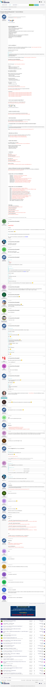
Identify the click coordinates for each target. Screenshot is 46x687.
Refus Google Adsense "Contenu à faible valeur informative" (12, 640)
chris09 (4, 621)
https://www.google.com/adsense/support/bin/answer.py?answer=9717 (18, 489)
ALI (3, 641)
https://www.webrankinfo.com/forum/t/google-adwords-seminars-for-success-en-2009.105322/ (22, 521)
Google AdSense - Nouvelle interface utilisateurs (15, 543)
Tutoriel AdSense (31, 393)
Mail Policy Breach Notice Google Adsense (9, 670)
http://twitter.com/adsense (12, 208)
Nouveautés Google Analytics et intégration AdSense (19, 188)
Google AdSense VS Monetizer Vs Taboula (9, 648)
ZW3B (4, 654)
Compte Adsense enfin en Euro (18, 176)
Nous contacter (23, 680)
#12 (44, 356)
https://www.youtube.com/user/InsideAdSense (23, 143)
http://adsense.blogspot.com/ (12, 154)
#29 (44, 514)
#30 (44, 538)
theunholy (42, 638)
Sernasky (4, 629)
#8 (44, 300)
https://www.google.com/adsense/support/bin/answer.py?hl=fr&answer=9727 (20, 94)
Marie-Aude (41, 646)
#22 (44, 446)
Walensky (42, 621)
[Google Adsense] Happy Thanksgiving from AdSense (23, 181)
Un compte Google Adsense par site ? (9, 645)
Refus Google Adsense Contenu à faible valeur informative (12, 628)
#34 (44, 572)
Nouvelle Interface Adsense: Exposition (14, 544)
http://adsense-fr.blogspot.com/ (13, 159)
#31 (44, 549)
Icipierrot (4, 649)
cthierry (42, 657)
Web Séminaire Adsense (17, 177)
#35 (44, 580)
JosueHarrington (41, 668)
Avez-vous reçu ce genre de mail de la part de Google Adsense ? (12, 626)
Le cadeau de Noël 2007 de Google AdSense (18, 190)
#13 (44, 364)
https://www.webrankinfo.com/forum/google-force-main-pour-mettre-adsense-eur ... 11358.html (22, 529)
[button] (18, 5)
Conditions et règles (28, 680)
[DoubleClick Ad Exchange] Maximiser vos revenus (16, 427)
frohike (4, 646)
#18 (44, 415)
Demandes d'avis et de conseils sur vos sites (17, 638)
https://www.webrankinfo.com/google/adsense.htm (15, 60)
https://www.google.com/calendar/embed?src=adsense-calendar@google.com (19, 164)
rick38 (42, 624)
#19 (44, 423)
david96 (42, 671)
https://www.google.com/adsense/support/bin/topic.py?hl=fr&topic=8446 (19, 114)
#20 (44, 431)
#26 (44, 491)
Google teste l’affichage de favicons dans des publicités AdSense (21, 195)
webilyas (4, 668)
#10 (44, 316)
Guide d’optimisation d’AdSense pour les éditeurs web (20, 194)
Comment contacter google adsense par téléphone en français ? (13, 667)
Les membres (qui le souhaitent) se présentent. (13, 456)
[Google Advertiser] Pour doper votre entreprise (16, 428)
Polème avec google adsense (7, 665)
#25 (44, 483)
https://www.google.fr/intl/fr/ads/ (36, 47)
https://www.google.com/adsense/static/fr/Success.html (16, 86)
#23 (44, 461)
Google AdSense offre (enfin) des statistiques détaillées (20, 196)
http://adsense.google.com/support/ (13, 210)
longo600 (4, 663)
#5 (44, 255)
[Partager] (43, 15)
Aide (40, 680)
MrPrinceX (4, 638)
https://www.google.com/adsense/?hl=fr (30, 57)
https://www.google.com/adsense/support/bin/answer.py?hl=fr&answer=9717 (22, 129)
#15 (44, 391)
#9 (44, 308)
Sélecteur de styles (3, 680)
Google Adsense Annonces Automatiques (9, 620)
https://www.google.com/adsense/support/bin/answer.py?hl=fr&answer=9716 (20, 95)
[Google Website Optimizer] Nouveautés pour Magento (23, 180)
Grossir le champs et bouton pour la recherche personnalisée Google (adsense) (15, 656)
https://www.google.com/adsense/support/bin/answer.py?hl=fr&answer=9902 (20, 92)
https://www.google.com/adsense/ (13, 214)
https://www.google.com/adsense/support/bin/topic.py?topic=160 (18, 121)
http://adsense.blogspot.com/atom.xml (14, 156)
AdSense (11, 621)
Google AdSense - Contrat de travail (8, 623)
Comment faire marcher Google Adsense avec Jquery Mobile (12, 673)
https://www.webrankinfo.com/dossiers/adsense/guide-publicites (17, 536)
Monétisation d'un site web (14, 649)
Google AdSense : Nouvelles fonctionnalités (18, 197)
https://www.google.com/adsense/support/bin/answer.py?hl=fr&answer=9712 (20, 93)
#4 (44, 247)
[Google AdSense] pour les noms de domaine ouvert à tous (23, 178)
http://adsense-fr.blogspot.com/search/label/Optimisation (18, 136)
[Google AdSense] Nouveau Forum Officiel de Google (22, 182)
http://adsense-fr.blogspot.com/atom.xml (14, 161)
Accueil (42, 680)
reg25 (4, 657)
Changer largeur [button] (9, 680)
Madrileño (2, 13)
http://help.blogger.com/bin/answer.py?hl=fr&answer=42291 (17, 212)
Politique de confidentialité (35, 680)
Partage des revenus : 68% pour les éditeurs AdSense (16, 547)
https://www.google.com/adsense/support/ (15, 96)
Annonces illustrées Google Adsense (17, 198)
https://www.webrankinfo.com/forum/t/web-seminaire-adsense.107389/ (19, 524)
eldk (3, 633)
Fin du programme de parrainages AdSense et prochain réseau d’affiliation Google (24, 189)
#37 (44, 595)
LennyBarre (4, 624)
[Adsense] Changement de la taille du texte (21, 179)
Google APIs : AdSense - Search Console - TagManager (11, 653)
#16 (44, 400)
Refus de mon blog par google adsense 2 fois (10, 637)
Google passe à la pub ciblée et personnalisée (20, 175)
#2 (44, 219)
